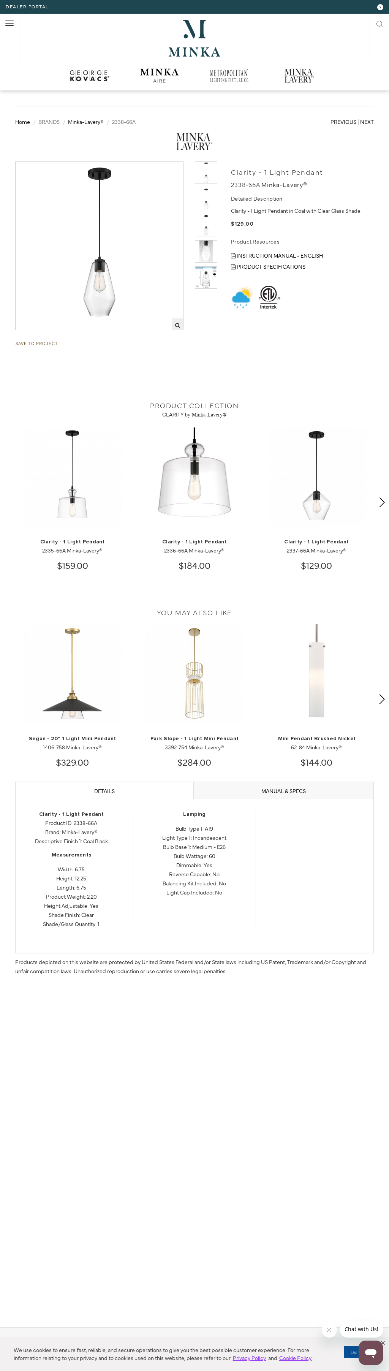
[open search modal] (379, 22)
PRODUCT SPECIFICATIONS (270, 266)
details (104, 791)
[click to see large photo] (206, 173)
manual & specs (283, 791)
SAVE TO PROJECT (37, 343)
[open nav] (9, 23)
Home (22, 121)
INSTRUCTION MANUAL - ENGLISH (279, 255)
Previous (343, 121)
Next (367, 121)
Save (29, 168)
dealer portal (27, 6)
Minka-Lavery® (86, 121)
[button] (382, 1342)
